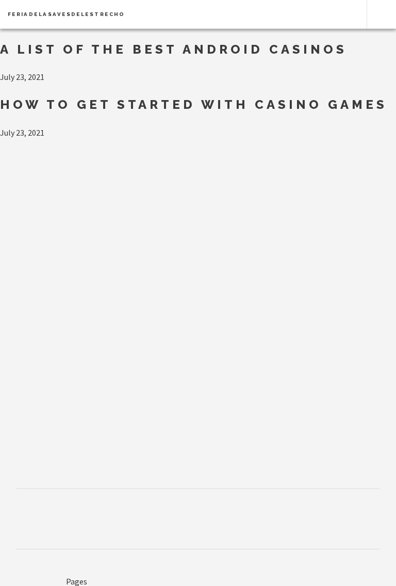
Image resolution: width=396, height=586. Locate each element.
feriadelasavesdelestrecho (66, 14)
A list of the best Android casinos (173, 49)
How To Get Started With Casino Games (193, 104)
